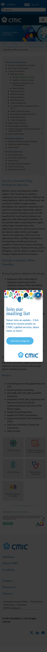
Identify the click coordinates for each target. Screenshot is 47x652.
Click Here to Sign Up (19, 341)
